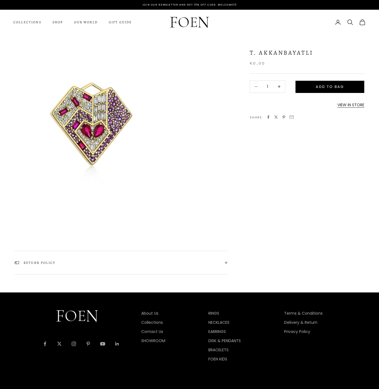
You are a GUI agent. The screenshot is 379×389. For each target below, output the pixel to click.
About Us (149, 313)
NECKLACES (218, 322)
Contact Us (152, 331)
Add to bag (330, 86)
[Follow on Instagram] (74, 344)
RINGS (213, 313)
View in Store (350, 104)
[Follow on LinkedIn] (117, 344)
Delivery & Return (300, 322)
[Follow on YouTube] (102, 344)
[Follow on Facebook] (45, 344)
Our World (85, 22)
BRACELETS (218, 350)
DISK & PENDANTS (224, 340)
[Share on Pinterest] (284, 117)
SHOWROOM (153, 340)
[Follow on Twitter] (59, 344)
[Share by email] (291, 117)
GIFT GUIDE (120, 22)
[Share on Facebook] (268, 117)
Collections (27, 22)
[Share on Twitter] (276, 117)
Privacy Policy (297, 331)
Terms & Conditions (303, 313)
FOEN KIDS (217, 359)
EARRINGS (217, 331)
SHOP (57, 22)
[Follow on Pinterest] (88, 344)
